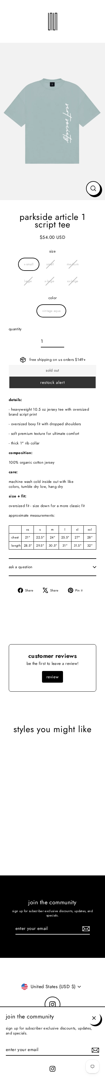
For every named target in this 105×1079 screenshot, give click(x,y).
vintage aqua (51, 310)
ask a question (20, 567)
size (52, 251)
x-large (49, 281)
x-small (29, 264)
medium (73, 264)
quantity (15, 329)
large (28, 281)
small (50, 264)
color (52, 298)
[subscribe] (94, 1050)
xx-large (72, 281)
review (52, 677)
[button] (52, 382)
